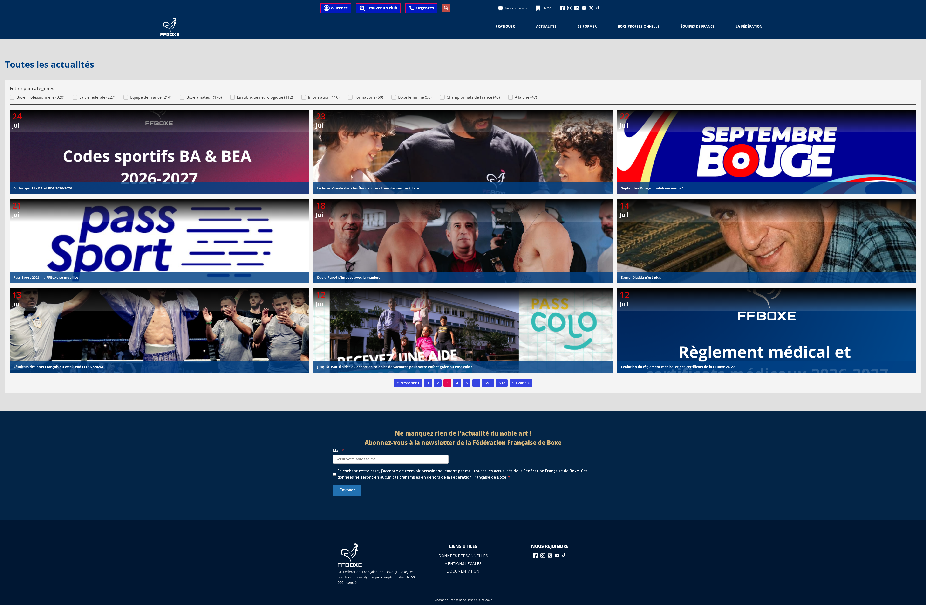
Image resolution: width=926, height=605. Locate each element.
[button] (37, 97)
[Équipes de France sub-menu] (717, 26)
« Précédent (408, 383)
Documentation (463, 571)
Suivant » (521, 383)
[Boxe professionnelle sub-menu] (662, 26)
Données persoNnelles (463, 556)
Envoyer (347, 490)
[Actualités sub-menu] (559, 26)
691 (488, 383)
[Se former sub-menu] (599, 26)
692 (501, 383)
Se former (587, 26)
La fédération (749, 26)
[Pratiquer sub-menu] (518, 26)
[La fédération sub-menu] (765, 26)
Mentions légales (463, 564)
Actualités (546, 26)
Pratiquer (505, 26)
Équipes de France (698, 26)
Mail (338, 450)
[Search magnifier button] (446, 8)
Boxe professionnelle (638, 26)
